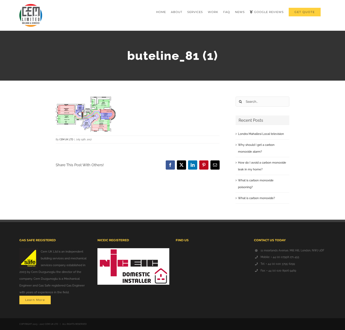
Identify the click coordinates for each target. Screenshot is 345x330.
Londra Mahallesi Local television (261, 134)
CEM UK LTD (66, 139)
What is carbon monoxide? (256, 198)
